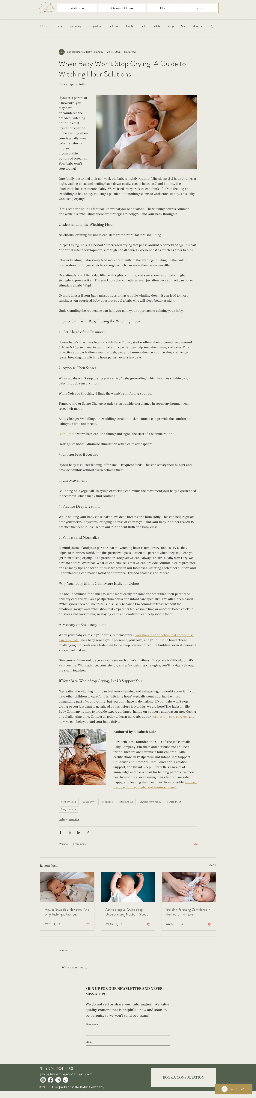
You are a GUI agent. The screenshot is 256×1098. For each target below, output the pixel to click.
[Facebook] (50, 1080)
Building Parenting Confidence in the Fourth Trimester (188, 912)
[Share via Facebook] (60, 832)
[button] (211, 26)
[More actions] (195, 52)
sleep (171, 26)
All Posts (44, 26)
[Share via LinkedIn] (79, 832)
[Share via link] (88, 832)
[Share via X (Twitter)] (69, 832)
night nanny (88, 801)
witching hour (126, 801)
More (195, 26)
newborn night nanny (150, 801)
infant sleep (107, 801)
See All (212, 865)
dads (143, 26)
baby (59, 26)
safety (157, 26)
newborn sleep (68, 801)
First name (92, 1024)
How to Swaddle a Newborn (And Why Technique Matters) (67, 912)
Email (89, 1042)
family (129, 26)
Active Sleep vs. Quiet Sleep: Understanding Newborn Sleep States (126, 912)
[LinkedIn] (58, 1080)
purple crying (174, 801)
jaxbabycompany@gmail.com (66, 1074)
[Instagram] (43, 1080)
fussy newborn (68, 809)
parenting (75, 26)
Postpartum (95, 26)
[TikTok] (65, 1080)
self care (114, 26)
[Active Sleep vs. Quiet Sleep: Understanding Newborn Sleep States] (128, 887)
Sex (183, 26)
